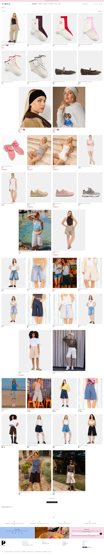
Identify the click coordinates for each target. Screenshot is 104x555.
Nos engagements (65, 543)
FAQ (83, 543)
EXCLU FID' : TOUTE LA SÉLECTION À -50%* (52, 0)
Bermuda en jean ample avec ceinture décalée (9, 288)
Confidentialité (23, 551)
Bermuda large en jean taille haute (32, 445)
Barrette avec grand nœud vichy (7, 166)
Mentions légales (44, 551)
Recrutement (64, 544)
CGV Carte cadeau (17, 551)
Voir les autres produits (52, 502)
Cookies (49, 551)
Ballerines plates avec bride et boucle (59, 81)
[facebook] (18, 533)
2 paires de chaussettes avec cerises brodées (34, 44)
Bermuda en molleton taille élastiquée (58, 371)
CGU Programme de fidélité (8, 551)
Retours (83, 544)
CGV (2, 551)
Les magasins (64, 542)
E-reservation (44, 542)
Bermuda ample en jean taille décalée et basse (26, 251)
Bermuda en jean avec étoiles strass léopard (34, 288)
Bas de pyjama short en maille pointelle (84, 166)
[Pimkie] (6, 4)
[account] (99, 4)
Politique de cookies (30, 551)
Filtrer (99, 11)
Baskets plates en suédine (31, 203)
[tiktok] (15, 533)
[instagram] (12, 533)
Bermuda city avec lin (56, 251)
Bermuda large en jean (5, 409)
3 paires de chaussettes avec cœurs (7, 81)
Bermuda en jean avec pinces (57, 288)
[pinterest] (21, 533)
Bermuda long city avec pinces (83, 445)
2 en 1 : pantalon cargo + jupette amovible (8, 44)
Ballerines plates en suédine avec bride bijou (85, 81)
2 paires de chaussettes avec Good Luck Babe (60, 44)
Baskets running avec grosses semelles (84, 203)
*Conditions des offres (37, 551)
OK (100, 533)
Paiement (83, 545)
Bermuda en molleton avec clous (24, 371)
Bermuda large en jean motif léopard (7, 445)
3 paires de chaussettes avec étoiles (33, 81)
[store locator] (94, 4)
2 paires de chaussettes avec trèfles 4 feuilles (85, 44)
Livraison (83, 542)
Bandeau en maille (21, 128)
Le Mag (63, 545)
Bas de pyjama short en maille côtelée (33, 166)
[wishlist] (97, 4)
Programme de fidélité (45, 543)
